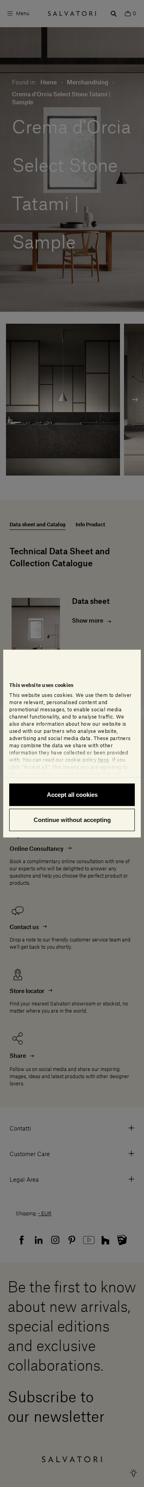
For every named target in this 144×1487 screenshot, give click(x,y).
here (103, 759)
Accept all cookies (72, 794)
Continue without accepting (72, 819)
